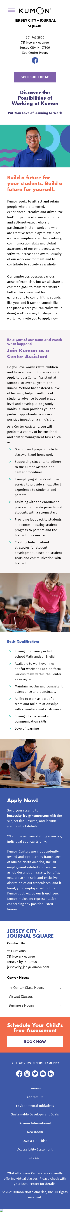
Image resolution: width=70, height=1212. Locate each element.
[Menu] (12, 11)
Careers (35, 1088)
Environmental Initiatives (35, 1105)
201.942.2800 (35, 37)
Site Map (35, 1158)
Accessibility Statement (35, 1149)
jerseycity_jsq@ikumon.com (28, 815)
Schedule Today (35, 77)
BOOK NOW (35, 1042)
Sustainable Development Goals (35, 1114)
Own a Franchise (35, 1141)
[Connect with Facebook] (35, 62)
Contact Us (35, 1097)
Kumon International (35, 1123)
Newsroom (35, 1132)
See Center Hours (35, 52)
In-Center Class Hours (26, 988)
